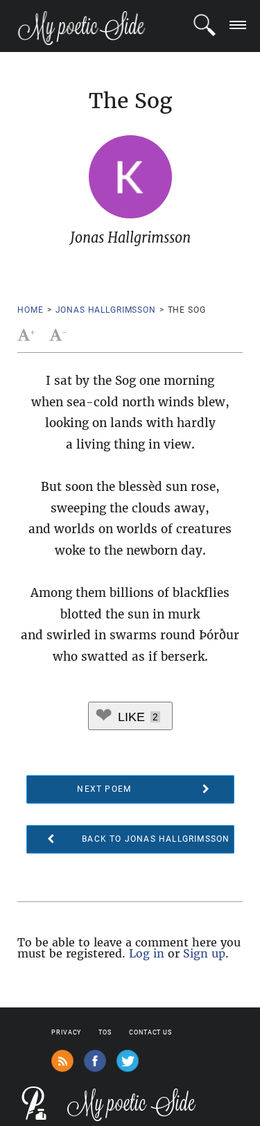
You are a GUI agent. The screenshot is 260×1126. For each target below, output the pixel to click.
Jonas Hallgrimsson (105, 310)
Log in (146, 953)
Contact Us (150, 1032)
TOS (105, 1032)
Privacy (66, 1032)
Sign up (204, 953)
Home (30, 310)
